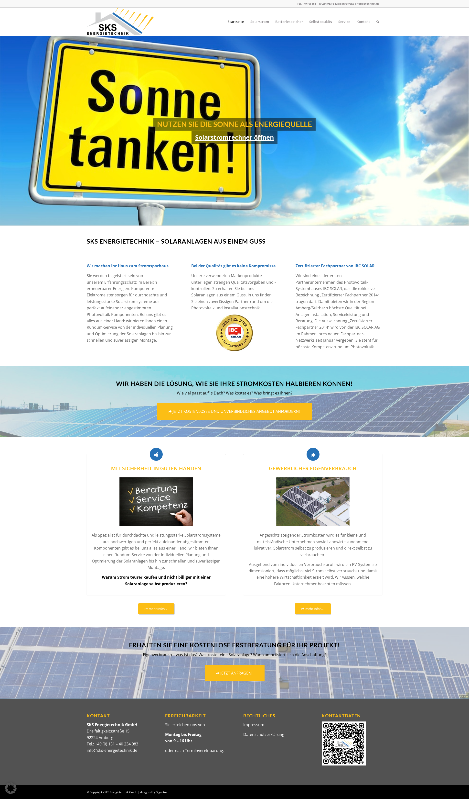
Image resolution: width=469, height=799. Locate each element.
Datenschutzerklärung (263, 734)
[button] (10, 788)
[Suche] (377, 22)
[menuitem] (235, 22)
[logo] (120, 22)
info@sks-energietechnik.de (112, 750)
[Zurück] (4, 131)
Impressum (253, 724)
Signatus (161, 792)
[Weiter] (464, 131)
